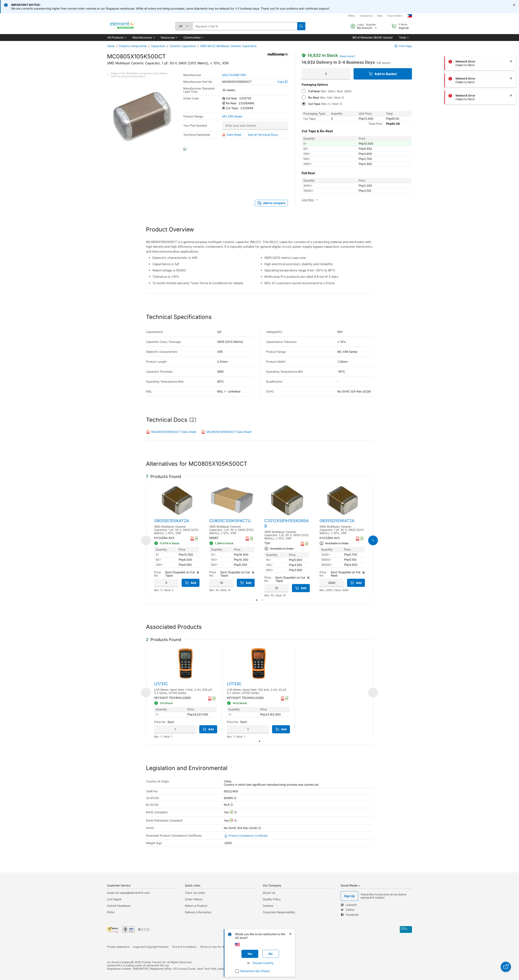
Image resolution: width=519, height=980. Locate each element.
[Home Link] (122, 26)
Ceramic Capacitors (183, 46)
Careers (268, 905)
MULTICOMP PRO (234, 75)
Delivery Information (198, 912)
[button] (116, 37)
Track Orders (394, 15)
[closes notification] (514, 5)
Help (379, 15)
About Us (269, 892)
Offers (351, 15)
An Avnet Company (119, 962)
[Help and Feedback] (506, 967)
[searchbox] (244, 26)
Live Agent (114, 899)
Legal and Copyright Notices (150, 946)
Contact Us (366, 15)
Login (360, 24)
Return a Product (196, 905)
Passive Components (133, 46)
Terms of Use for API (213, 946)
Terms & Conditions (184, 946)
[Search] (301, 26)
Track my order (195, 892)
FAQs (110, 912)
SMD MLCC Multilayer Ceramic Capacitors (228, 46)
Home (111, 46)
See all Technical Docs (263, 134)
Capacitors (158, 46)
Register (371, 24)
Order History (194, 899)
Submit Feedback (118, 905)
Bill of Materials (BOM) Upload (372, 37)
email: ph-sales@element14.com (128, 892)
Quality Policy (272, 899)
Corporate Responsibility (279, 912)
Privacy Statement (118, 946)
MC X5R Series (232, 116)
